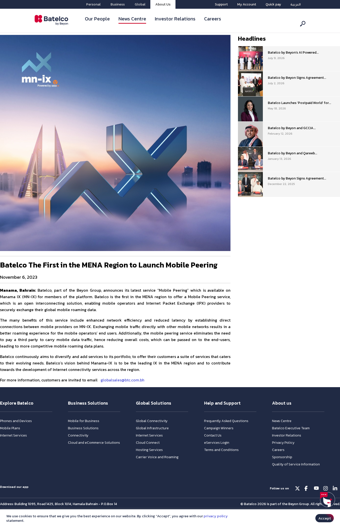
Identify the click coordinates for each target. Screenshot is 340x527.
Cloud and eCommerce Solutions (94, 442)
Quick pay (273, 4)
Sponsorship (282, 457)
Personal (93, 4)
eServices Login (216, 442)
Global (140, 4)
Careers (212, 18)
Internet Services (13, 435)
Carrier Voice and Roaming (157, 457)
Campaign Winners (218, 428)
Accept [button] (324, 518)
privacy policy (216, 516)
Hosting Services (149, 449)
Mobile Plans (10, 428)
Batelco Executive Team (291, 428)
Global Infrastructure (152, 428)
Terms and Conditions (221, 449)
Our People (97, 18)
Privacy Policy (283, 442)
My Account (246, 4)
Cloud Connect (148, 442)
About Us (162, 4)
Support (221, 4)
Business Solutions (83, 428)
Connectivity (78, 435)
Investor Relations (175, 18)
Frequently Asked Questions (226, 421)
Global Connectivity (152, 421)
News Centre (132, 18)
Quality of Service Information (296, 464)
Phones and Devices (16, 421)
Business (118, 4)
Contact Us (213, 435)
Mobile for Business (83, 421)
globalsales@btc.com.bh (122, 380)
